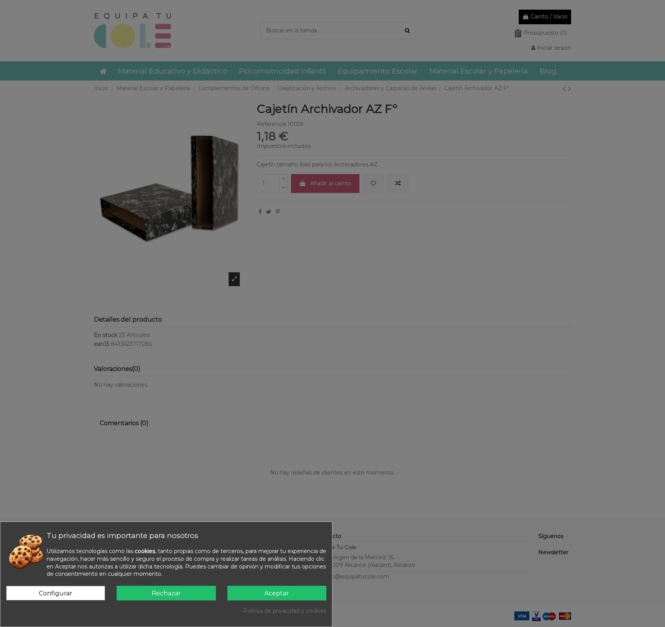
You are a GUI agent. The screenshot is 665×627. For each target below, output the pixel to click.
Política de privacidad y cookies (284, 610)
